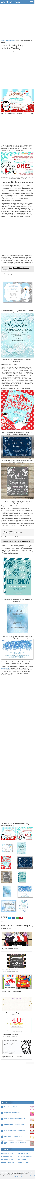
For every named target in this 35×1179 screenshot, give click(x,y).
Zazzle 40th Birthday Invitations (10, 970)
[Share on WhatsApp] (17, 918)
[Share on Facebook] (13, 918)
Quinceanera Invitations (7, 1162)
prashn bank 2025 (18, 1176)
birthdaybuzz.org (31, 1175)
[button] (31, 2)
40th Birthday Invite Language (10, 1034)
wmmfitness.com (10, 1)
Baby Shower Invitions (7, 1153)
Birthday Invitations (6, 51)
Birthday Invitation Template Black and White (13, 1056)
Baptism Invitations (23, 1153)
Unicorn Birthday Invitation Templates (12, 1013)
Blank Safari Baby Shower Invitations (14, 1118)
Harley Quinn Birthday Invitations (10, 948)
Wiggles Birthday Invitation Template (11, 991)
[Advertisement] (17, 22)
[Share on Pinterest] (21, 918)
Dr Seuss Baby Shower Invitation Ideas (14, 1130)
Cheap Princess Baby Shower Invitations (15, 1107)
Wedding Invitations (23, 1162)
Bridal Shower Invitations (25, 1156)
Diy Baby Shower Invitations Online (14, 1124)
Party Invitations (22, 1159)
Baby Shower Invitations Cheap (12, 1136)
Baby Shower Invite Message (12, 1112)
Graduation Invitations (7, 1159)
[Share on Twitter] (9, 918)
